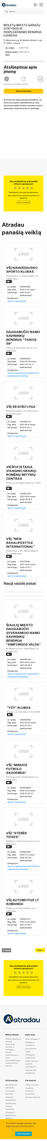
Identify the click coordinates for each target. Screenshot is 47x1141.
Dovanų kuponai (32, 1097)
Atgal (7, 950)
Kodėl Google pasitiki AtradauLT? (31, 1064)
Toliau (39, 950)
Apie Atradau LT (32, 1039)
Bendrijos (24, 376)
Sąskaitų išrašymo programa (29, 1091)
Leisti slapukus (23, 1134)
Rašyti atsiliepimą (23, 91)
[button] (41, 5)
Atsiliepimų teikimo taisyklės (10, 1106)
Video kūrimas (32, 1085)
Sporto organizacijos (16, 301)
